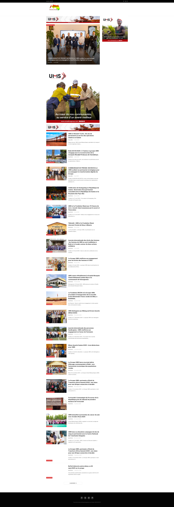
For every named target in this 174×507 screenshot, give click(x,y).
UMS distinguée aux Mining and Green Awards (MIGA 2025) (84, 312)
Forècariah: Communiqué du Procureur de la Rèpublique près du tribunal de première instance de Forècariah (83, 399)
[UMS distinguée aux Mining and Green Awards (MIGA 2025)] (56, 316)
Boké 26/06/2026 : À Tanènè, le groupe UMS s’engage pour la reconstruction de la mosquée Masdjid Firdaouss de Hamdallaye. (83, 153)
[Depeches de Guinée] (55, 7)
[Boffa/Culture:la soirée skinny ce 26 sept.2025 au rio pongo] (56, 471)
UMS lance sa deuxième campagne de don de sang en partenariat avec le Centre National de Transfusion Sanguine (83, 434)
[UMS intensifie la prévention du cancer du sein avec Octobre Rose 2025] (56, 420)
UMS (48, 322)
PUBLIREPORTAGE (50, 162)
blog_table (70, 139)
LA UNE (48, 145)
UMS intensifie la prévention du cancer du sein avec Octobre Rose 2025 (84, 416)
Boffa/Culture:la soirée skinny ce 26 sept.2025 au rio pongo (80, 467)
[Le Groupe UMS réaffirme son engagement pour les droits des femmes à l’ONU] (56, 264)
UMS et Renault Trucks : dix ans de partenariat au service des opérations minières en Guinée (81, 135)
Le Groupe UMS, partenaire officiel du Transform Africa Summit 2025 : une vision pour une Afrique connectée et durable (82, 382)
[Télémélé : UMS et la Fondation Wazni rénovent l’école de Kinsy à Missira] (56, 228)
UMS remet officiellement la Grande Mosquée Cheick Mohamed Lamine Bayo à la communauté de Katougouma (84, 277)
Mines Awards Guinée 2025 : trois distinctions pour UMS (83, 346)
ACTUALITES (49, 199)
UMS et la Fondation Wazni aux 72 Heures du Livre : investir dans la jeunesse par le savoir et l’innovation (84, 208)
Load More (72, 483)
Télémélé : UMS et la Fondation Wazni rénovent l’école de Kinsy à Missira (81, 224)
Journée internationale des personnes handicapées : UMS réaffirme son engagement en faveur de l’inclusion (81, 330)
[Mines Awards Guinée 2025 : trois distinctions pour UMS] (56, 351)
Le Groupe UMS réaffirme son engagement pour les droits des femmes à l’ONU (83, 259)
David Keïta (50, 62)
